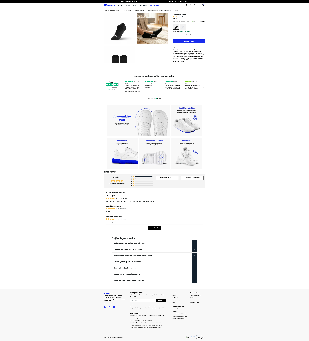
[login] (194, 5)
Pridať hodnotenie (166, 178)
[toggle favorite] (166, 15)
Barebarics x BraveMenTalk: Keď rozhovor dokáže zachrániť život (146, 325)
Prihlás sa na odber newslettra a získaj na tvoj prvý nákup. (146, 295)
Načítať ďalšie (154, 228)
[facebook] (105, 307)
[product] (176, 27)
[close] (204, 1)
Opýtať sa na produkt (191, 178)
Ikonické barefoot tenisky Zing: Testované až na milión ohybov (145, 322)
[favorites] (190, 5)
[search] (186, 5)
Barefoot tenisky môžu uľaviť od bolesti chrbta (141, 320)
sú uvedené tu (161, 308)
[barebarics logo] (110, 5)
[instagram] (109, 307)
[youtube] (114, 307)
